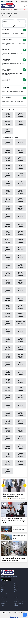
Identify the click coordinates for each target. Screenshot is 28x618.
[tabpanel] (14, 488)
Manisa (7, 323)
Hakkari (20, 257)
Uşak (20, 397)
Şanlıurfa (7, 397)
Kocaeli (7, 306)
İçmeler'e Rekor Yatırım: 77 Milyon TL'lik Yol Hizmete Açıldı (19, 537)
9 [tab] (21, 498)
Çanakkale (7, 208)
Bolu (20, 191)
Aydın (7, 175)
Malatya (20, 315)
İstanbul (20, 274)
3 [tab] (8, 498)
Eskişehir (20, 241)
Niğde (7, 348)
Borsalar (3, 603)
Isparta (20, 265)
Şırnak (7, 438)
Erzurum (7, 241)
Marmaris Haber (5, 594)
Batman (15, 13)
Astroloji (3, 605)
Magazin (16, 588)
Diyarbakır (7, 224)
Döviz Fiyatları (4, 599)
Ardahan (7, 446)
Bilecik (7, 183)
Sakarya (20, 356)
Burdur (7, 200)
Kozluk (20, 123)
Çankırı (20, 208)
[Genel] (14, 509)
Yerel (15, 583)
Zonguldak (7, 413)
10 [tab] (23, 498)
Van (7, 405)
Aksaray (20, 413)
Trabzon (7, 389)
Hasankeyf (7, 123)
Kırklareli (7, 298)
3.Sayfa (16, 585)
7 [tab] (17, 498)
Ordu (20, 348)
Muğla (20, 331)
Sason (7, 131)
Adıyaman (20, 142)
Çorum (7, 216)
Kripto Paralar (4, 597)
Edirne (20, 224)
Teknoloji (3, 588)
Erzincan (20, 232)
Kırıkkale (7, 430)
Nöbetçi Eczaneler (7, 13)
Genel (15, 592)
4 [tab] (10, 498)
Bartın (20, 438)
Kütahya (7, 315)
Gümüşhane (7, 257)
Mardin (7, 331)
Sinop (7, 372)
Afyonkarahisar (8, 150)
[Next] (24, 485)
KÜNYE (16, 605)
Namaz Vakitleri (18, 599)
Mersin (7, 274)
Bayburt (7, 422)
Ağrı (20, 150)
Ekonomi (3, 585)
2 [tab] (6, 498)
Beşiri (7, 114)
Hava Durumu (17, 597)
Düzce (7, 471)
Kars (20, 282)
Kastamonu (8, 290)
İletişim (25, 1)
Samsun (7, 364)
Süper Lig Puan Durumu (20, 601)
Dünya (16, 590)
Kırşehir (20, 298)
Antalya (7, 167)
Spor (2, 592)
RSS (5, 612)
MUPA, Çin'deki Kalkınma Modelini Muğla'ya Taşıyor (19, 528)
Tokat (20, 380)
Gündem (3, 583)
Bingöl (20, 183)
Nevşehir (20, 339)
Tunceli (20, 389)
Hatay (7, 265)
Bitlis (7, 191)
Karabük (20, 454)
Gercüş (20, 114)
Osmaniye (20, 463)
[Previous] (3, 485)
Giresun (20, 249)
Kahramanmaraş (20, 323)
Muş (7, 339)
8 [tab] (19, 498)
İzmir (7, 282)
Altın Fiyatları (4, 601)
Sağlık (2, 590)
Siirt (20, 364)
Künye (22, 1)
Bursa (20, 200)
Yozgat (20, 405)
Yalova (7, 454)
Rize (7, 356)
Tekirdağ (7, 380)
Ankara (20, 158)
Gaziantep (7, 249)
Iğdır (20, 446)
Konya (20, 306)
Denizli (20, 216)
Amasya (7, 158)
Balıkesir (20, 175)
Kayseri (20, 290)
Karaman (20, 422)
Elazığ (7, 232)
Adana (7, 142)
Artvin (20, 167)
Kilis (7, 463)
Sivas (20, 372)
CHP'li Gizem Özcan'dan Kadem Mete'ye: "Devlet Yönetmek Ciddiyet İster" (13, 521)
